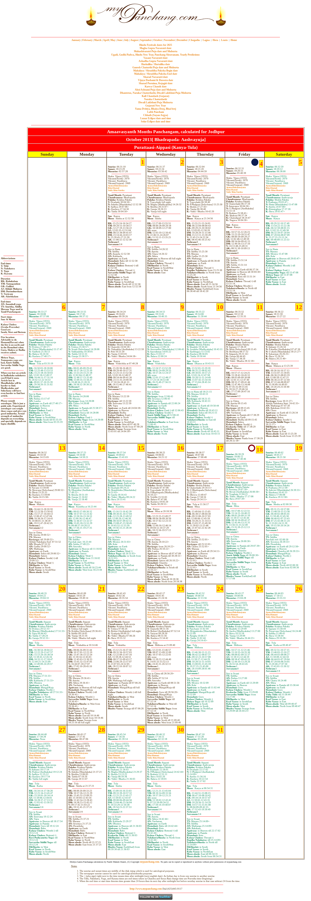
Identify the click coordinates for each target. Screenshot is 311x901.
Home (234, 40)
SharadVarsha (116, 189)
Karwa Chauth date (156, 86)
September (146, 40)
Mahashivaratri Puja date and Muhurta (155, 51)
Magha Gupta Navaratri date (155, 48)
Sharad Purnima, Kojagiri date (155, 83)
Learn (224, 40)
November (169, 40)
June (119, 40)
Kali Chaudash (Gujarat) (155, 96)
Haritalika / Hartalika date (155, 64)
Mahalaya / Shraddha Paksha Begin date (155, 70)
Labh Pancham (155, 111)
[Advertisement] (70, 14)
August (134, 40)
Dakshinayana (118, 185)
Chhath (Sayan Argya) (155, 115)
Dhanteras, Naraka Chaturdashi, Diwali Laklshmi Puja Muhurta (155, 92)
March (97, 40)
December (182, 40)
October (157, 40)
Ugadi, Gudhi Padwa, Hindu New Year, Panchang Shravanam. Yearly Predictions (155, 54)
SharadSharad (274, 189)
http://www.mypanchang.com (146, 888)
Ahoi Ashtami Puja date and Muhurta (155, 89)
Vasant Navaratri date (155, 57)
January (76, 40)
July (126, 40)
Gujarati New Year (155, 105)
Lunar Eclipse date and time (155, 118)
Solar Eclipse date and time (155, 121)
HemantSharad (155, 615)
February (87, 40)
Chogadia (194, 40)
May (112, 40)
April (106, 40)
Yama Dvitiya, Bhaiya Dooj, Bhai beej (155, 108)
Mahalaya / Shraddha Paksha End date (155, 73)
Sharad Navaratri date (155, 76)
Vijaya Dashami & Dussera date (155, 80)
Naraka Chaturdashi (155, 99)
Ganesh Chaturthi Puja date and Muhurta (155, 67)
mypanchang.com (155, 30)
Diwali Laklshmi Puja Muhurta (155, 102)
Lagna (206, 40)
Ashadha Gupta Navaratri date (156, 61)
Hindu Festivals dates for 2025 (155, 44)
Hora (215, 40)
